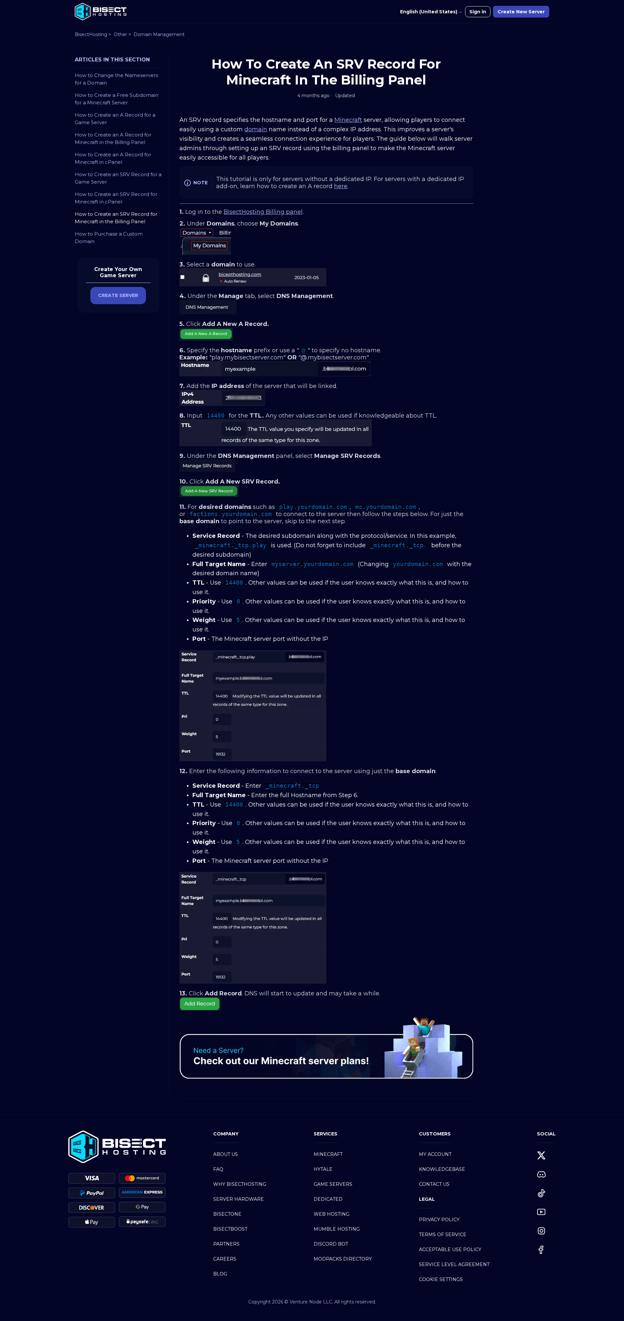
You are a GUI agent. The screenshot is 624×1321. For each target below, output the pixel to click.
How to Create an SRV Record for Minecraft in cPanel (116, 198)
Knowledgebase (442, 1169)
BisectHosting (91, 34)
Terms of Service (442, 1234)
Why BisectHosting (239, 1184)
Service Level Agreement (454, 1264)
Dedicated (328, 1199)
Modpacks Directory (343, 1259)
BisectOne (227, 1214)
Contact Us (434, 1184)
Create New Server (521, 12)
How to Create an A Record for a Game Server (115, 118)
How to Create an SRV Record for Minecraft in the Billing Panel (116, 218)
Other (120, 34)
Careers (224, 1259)
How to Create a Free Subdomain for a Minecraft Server (116, 99)
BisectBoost (230, 1229)
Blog (220, 1274)
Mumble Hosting (337, 1229)
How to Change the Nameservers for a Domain (116, 79)
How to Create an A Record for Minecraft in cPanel (113, 158)
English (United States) (429, 11)
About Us (225, 1154)
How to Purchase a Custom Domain (109, 237)
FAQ (218, 1169)
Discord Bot (331, 1244)
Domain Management (159, 34)
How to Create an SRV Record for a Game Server (118, 178)
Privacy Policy (439, 1220)
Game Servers (333, 1184)
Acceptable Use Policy (450, 1249)
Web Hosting (331, 1214)
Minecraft (328, 1154)
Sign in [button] (477, 12)
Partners (226, 1244)
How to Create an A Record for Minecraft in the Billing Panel (113, 138)
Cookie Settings (441, 1279)
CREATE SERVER (118, 295)
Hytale (323, 1169)
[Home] (100, 11)
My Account (435, 1154)
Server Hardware (238, 1199)
